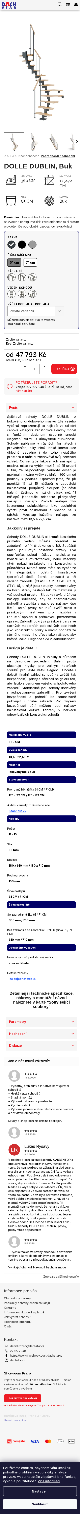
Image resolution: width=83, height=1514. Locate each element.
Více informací (49, 1481)
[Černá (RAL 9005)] (22, 244)
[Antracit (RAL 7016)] (11, 244)
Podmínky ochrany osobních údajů (27, 1303)
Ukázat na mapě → (15, 1420)
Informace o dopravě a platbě (24, 1312)
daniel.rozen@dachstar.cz (27, 1346)
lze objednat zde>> (22, 978)
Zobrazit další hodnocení (60, 1276)
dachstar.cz (18, 1360)
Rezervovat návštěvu (22, 1398)
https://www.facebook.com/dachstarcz (36, 1355)
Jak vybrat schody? (17, 1317)
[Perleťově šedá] (32, 244)
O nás (8, 1326)
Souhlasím (40, 1504)
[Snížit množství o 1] (25, 369)
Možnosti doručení (21, 323)
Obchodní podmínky (17, 1298)
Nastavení (40, 1491)
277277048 (18, 1351)
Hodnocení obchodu (17, 1321)
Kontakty (10, 1307)
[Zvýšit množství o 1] (44, 369)
